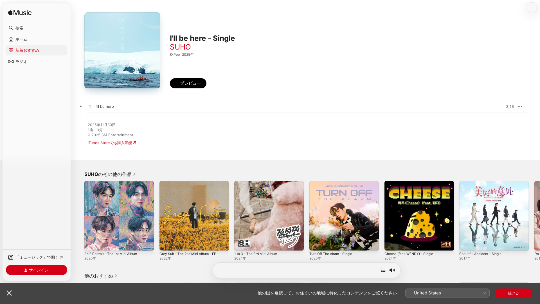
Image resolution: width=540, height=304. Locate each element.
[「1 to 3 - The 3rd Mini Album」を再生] (241, 243)
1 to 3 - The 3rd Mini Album (258, 183)
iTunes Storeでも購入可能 (110, 142)
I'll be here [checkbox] (105, 106)
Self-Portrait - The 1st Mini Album (113, 183)
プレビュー (507, 106)
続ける (513, 293)
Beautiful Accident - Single (482, 183)
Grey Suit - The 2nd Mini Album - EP (191, 183)
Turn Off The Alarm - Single (333, 183)
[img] (20, 13)
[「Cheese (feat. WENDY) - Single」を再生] (391, 243)
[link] (110, 174)
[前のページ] (79, 215)
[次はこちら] (383, 270)
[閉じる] (9, 293)
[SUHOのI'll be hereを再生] (90, 106)
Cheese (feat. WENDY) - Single (411, 183)
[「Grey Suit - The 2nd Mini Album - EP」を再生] (166, 243)
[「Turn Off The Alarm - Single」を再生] (316, 243)
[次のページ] (534, 215)
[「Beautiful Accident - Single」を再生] (466, 243)
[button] (36, 28)
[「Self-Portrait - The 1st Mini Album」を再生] (91, 243)
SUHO (180, 47)
